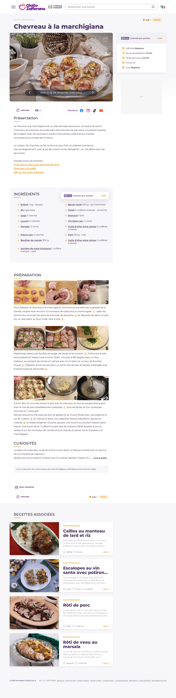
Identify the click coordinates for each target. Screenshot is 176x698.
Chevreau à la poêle (25, 168)
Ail (22, 210)
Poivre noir (27, 234)
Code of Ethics (145, 680)
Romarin (73, 215)
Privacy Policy (96, 680)
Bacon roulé (75, 204)
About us (60, 680)
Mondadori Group (159, 680)
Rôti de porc (76, 605)
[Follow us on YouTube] (101, 110)
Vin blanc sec (75, 221)
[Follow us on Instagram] (88, 110)
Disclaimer (133, 680)
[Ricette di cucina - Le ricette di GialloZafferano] (162, 7)
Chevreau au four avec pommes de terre (36, 164)
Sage (23, 215)
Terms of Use (70, 680)
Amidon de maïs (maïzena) (36, 248)
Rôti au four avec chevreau (29, 172)
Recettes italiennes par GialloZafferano (41, 6)
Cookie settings (121, 680)
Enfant (24, 204)
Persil (71, 210)
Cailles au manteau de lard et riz (84, 533)
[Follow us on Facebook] (82, 110)
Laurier (25, 221)
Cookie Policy (108, 680)
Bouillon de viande (31, 240)
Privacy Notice (83, 680)
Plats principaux (24, 20)
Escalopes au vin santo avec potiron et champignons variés (83, 570)
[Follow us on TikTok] (95, 110)
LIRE (105, 552)
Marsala (25, 226)
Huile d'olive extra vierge (82, 226)
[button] (98, 458)
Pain (70, 234)
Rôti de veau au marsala (80, 644)
